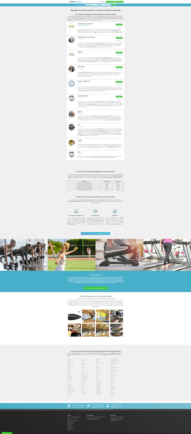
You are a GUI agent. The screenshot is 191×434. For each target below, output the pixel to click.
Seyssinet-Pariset (113, 370)
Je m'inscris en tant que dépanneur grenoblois (95, 288)
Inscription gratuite (120, 1)
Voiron (112, 391)
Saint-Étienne (98, 388)
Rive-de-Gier (98, 378)
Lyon (82, 385)
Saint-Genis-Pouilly (98, 392)
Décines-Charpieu (84, 360)
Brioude (68, 381)
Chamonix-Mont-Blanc (70, 388)
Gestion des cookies (70, 423)
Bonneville (68, 374)
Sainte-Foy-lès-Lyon (99, 385)
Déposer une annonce (110, 1)
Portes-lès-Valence (98, 371)
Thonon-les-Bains (113, 374)
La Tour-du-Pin (84, 375)
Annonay (68, 367)
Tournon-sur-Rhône (113, 375)
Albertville (68, 360)
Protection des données (71, 422)
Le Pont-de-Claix (84, 378)
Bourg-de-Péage (69, 375)
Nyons (97, 364)
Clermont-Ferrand (69, 392)
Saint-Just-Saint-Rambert (114, 360)
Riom (97, 375)
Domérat (83, 363)
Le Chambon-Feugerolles (85, 377)
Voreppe (112, 392)
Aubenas (68, 368)
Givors (83, 371)
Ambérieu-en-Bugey (70, 361)
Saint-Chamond (98, 384)
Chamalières (69, 385)
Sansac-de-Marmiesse (114, 367)
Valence (112, 377)
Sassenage (112, 368)
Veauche (112, 381)
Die (82, 361)
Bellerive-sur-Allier (70, 371)
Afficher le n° (119, 24)
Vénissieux (112, 382)
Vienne (112, 385)
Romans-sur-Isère (98, 382)
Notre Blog (69, 427)
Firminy (83, 367)
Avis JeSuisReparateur (70, 428)
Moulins (97, 361)
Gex (82, 370)
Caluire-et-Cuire (69, 384)
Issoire (83, 374)
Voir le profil (120, 26)
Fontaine (83, 368)
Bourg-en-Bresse (69, 377)
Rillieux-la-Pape (98, 374)
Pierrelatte (97, 368)
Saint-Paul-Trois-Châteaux (114, 363)
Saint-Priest (112, 364)
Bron (68, 382)
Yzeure (112, 395)
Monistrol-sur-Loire (84, 392)
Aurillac (68, 370)
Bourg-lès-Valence (70, 378)
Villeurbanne (112, 389)
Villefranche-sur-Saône (114, 388)
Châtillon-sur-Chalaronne (70, 391)
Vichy (111, 384)
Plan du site (69, 429)
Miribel (83, 391)
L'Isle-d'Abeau (84, 382)
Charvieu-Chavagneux (70, 389)
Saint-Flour (97, 389)
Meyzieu (83, 389)
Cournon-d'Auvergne (70, 395)
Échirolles (83, 364)
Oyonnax (97, 367)
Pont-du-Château (98, 370)
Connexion (103, 1)
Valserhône (112, 378)
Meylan (83, 388)
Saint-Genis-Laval (98, 391)
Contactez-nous (69, 424)
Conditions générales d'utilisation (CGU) (73, 420)
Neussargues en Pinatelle (99, 363)
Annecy (68, 364)
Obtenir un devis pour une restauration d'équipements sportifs (95, 233)
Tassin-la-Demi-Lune (113, 371)
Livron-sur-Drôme (84, 384)
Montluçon (97, 360)
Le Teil (83, 381)
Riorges (97, 377)
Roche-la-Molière (98, 381)
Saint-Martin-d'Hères (113, 361)
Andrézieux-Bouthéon (70, 363)
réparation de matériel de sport (111, 221)
